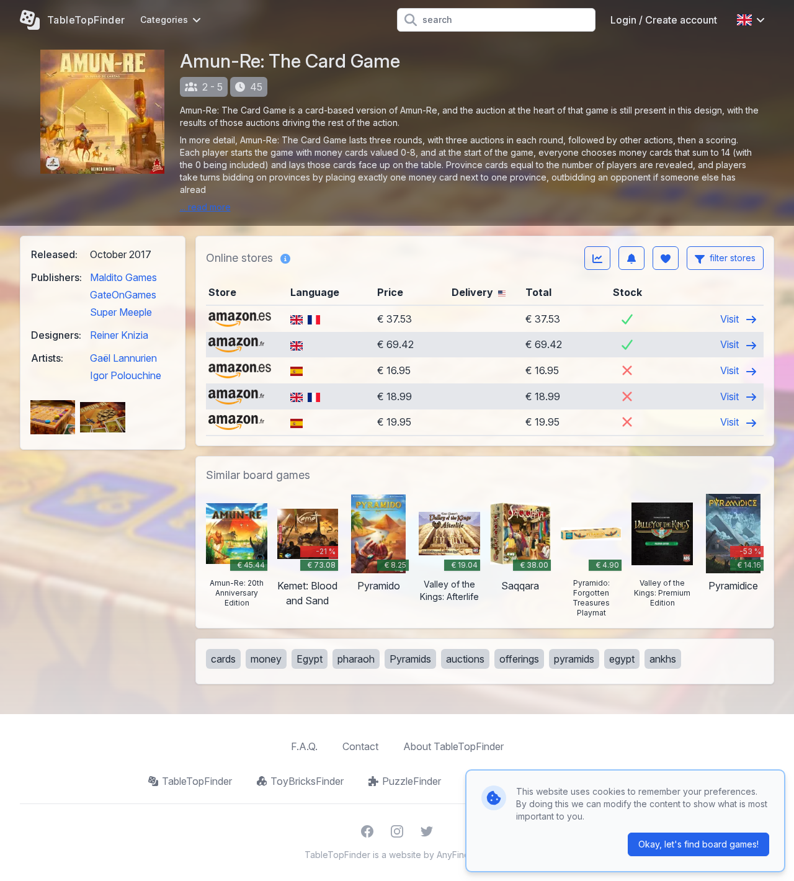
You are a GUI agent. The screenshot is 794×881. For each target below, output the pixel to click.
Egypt (310, 659)
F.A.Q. (304, 746)
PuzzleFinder (411, 781)
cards (223, 659)
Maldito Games (123, 277)
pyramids (574, 659)
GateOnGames (123, 294)
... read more (205, 207)
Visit (730, 319)
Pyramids (410, 659)
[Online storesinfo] (285, 258)
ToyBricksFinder (307, 781)
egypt (622, 659)
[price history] (597, 258)
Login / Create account (663, 20)
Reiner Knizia (119, 335)
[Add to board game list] (666, 258)
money (266, 659)
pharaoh (356, 659)
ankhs (662, 659)
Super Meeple (121, 312)
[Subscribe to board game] (631, 258)
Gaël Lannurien (123, 358)
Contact (360, 746)
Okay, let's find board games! (698, 844)
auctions (465, 659)
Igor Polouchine (125, 375)
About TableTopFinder (453, 746)
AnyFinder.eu (463, 854)
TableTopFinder (197, 781)
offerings (519, 659)
